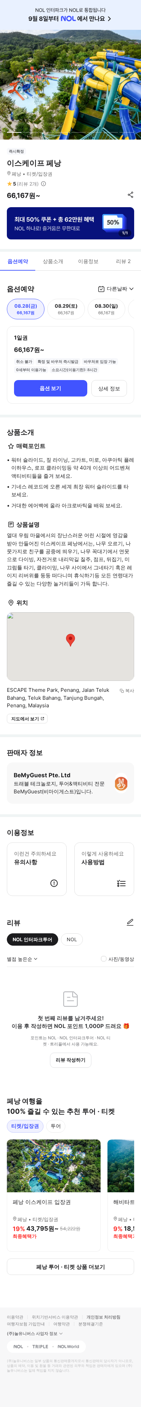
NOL (72, 939)
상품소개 (53, 261)
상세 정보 (109, 388)
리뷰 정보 (43, 184)
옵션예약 (18, 261)
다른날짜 (117, 288)
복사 (129, 690)
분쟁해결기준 (90, 1323)
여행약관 (61, 1323)
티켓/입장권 (25, 1126)
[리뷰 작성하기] (130, 923)
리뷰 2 (123, 261)
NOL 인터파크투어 (32, 939)
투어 (56, 1126)
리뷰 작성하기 (71, 1060)
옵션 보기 (50, 388)
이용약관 (15, 1317)
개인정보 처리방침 (103, 1317)
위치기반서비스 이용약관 (55, 1317)
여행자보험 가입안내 (26, 1323)
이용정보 (88, 261)
